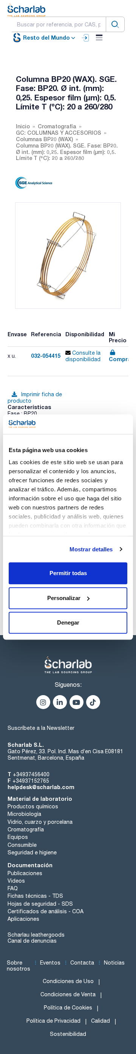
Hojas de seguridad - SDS (40, 904)
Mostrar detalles (91, 549)
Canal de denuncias (32, 941)
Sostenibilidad (68, 1034)
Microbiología (24, 814)
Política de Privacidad (53, 1021)
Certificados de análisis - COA (45, 911)
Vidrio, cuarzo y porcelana (40, 822)
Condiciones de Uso (68, 981)
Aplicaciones (23, 919)
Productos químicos (33, 806)
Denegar (68, 622)
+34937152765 (30, 781)
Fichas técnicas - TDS (35, 896)
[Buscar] (115, 24)
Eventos (50, 963)
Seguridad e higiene (32, 852)
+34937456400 (31, 774)
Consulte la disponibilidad (82, 356)
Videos (16, 881)
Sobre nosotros (18, 966)
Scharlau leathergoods (36, 935)
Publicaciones (25, 873)
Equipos (18, 837)
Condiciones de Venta (68, 994)
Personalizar (63, 598)
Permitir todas (68, 573)
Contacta (82, 963)
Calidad (100, 1021)
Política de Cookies (68, 1008)
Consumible (22, 845)
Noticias (114, 963)
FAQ (13, 888)
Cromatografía (26, 829)
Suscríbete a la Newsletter (41, 728)
